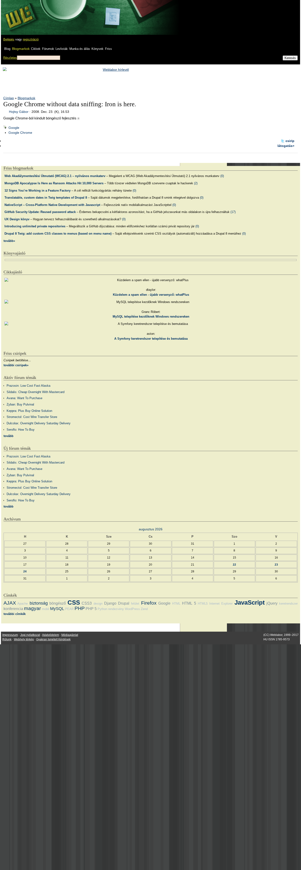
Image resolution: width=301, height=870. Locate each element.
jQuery (271, 603)
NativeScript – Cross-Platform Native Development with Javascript (52, 205)
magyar (32, 608)
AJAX (10, 603)
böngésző (57, 603)
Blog (7, 49)
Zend (144, 609)
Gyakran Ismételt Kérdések (53, 639)
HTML (176, 603)
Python (102, 609)
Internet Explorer (221, 603)
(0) (222, 176)
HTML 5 (189, 603)
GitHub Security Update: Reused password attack (40, 212)
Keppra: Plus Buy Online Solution (29, 411)
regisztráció (31, 39)
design (98, 603)
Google (13, 128)
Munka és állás (79, 49)
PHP (80, 608)
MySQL (57, 608)
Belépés (8, 39)
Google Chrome (20, 132)
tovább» (9, 241)
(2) (196, 183)
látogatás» (285, 146)
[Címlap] (19, 13)
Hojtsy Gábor (18, 112)
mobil (45, 609)
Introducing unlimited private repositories (34, 226)
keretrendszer (288, 603)
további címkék (15, 614)
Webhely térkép (24, 639)
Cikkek (35, 49)
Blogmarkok (21, 49)
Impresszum (10, 635)
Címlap (8, 98)
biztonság (39, 603)
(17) (233, 212)
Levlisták (61, 49)
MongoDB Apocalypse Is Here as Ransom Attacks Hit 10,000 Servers (53, 183)
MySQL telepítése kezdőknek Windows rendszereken (151, 316)
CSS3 (87, 603)
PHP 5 (91, 609)
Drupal (123, 603)
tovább (8, 436)
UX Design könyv (16, 219)
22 (234, 564)
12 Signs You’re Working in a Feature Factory (37, 190)
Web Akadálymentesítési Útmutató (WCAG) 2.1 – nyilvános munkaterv (54, 176)
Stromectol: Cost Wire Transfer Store (32, 417)
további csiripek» (16, 365)
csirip (289, 141)
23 (276, 564)
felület (135, 603)
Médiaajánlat (69, 635)
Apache (22, 603)
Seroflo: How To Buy (21, 429)
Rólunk (7, 639)
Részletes (10, 57)
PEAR (69, 609)
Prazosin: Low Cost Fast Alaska (28, 385)
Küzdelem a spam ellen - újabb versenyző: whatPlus (151, 294)
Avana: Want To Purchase (24, 398)
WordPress (132, 609)
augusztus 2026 (150, 529)
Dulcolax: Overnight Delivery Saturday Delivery (39, 423)
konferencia (13, 609)
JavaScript (249, 602)
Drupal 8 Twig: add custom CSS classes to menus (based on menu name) (57, 233)
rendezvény (116, 609)
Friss (108, 49)
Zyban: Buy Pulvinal (20, 404)
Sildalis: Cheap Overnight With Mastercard (35, 392)
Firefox (149, 603)
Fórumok (48, 49)
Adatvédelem (50, 635)
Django (110, 603)
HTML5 (203, 603)
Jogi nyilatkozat (30, 635)
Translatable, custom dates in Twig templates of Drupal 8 (45, 197)
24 (25, 571)
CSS (73, 602)
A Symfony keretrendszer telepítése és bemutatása (151, 338)
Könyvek (97, 49)
